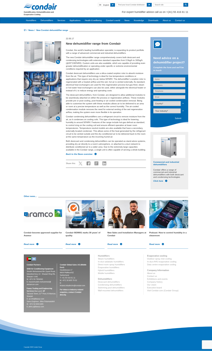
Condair (40, 6)
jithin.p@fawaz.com (36, 307)
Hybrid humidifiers (106, 270)
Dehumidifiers (47, 20)
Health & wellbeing (93, 20)
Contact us (180, 20)
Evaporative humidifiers (108, 267)
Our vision (151, 285)
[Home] (25, 30)
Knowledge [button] (139, 20)
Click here (158, 181)
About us (167, 20)
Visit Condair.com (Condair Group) (163, 290)
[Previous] (26, 214)
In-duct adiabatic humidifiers (111, 261)
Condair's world (113, 20)
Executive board (154, 287)
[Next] (186, 214)
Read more (29, 244)
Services (61, 20)
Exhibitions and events (157, 279)
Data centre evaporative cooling (161, 264)
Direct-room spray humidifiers (111, 264)
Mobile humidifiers (106, 273)
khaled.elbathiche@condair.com (72, 286)
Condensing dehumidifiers (110, 285)
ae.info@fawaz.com (36, 299)
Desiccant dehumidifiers (109, 282)
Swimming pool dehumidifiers (111, 287)
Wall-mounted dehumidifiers (110, 290)
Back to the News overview (79, 154)
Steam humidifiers (106, 259)
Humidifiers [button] (31, 20)
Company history (155, 282)
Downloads (153, 20)
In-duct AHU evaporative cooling (161, 261)
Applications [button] (75, 20)
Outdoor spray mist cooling (159, 259)
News (127, 20)
